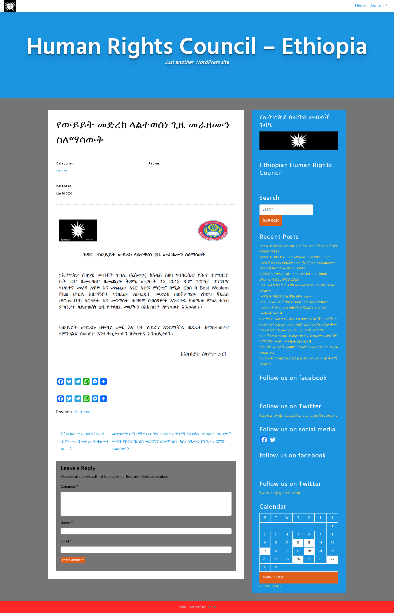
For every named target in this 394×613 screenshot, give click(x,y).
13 (309, 542)
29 (332, 559)
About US (379, 6)
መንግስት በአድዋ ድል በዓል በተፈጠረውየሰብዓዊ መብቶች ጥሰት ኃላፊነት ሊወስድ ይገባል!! (293, 299)
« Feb (264, 586)
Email (65, 541)
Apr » (277, 586)
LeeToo (211, 607)
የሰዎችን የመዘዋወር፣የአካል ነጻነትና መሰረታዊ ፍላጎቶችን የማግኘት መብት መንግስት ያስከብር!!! (298, 339)
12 (298, 542)
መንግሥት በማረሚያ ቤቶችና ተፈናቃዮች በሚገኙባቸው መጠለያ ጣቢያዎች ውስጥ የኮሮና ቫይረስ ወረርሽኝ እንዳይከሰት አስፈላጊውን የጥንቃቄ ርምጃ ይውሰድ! (172, 442)
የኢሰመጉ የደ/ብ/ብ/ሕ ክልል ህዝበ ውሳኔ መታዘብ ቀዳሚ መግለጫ (298, 361)
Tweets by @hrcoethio (279, 493)
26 (298, 559)
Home (360, 6)
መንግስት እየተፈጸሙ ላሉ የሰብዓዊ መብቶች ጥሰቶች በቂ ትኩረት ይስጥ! (298, 249)
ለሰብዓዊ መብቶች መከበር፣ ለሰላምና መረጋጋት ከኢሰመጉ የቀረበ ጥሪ (298, 350)
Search (271, 220)
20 (309, 551)
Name (65, 523)
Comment (69, 487)
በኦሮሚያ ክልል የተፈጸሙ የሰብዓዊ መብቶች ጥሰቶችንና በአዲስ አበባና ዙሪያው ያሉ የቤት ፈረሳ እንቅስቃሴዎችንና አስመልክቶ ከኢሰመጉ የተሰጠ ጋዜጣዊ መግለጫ (298, 324)
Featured (62, 171)
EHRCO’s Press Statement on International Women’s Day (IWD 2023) (293, 277)
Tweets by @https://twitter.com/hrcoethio (298, 416)
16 (264, 551)
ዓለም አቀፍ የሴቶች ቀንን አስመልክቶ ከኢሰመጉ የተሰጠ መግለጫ (297, 288)
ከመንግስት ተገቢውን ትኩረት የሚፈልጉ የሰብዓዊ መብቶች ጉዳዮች (292, 311)
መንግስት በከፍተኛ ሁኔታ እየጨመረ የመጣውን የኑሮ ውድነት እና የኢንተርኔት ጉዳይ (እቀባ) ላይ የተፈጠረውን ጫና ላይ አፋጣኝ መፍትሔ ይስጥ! (297, 262)
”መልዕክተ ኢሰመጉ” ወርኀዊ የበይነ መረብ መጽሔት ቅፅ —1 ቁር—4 (84, 442)
